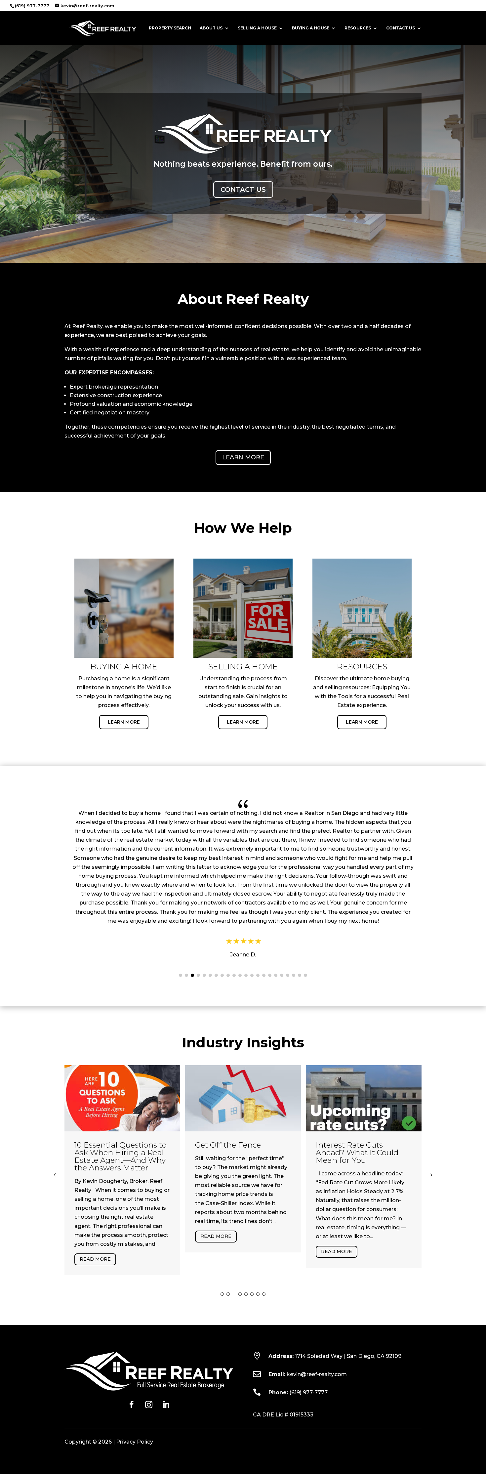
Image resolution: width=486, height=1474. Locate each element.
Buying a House (310, 28)
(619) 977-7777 (308, 1392)
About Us (211, 28)
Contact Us (400, 28)
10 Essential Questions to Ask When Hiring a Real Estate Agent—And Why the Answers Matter (120, 1156)
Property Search (170, 28)
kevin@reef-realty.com (317, 1374)
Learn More (243, 457)
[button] (180, 975)
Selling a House (257, 28)
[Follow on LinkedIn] (166, 1404)
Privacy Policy (134, 1442)
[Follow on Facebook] (131, 1404)
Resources (357, 28)
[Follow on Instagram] (149, 1404)
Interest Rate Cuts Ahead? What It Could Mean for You (357, 1152)
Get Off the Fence (228, 1145)
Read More (95, 1259)
